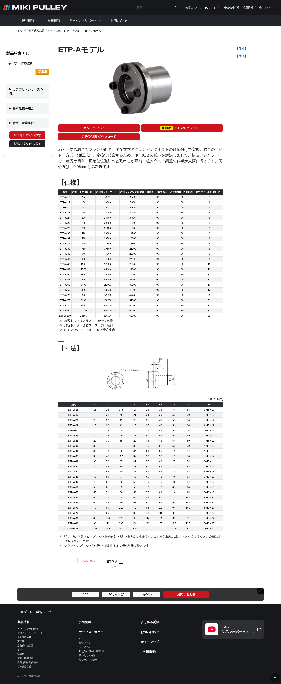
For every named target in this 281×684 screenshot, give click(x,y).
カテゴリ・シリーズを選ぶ (26, 92)
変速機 (20, 641)
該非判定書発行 (87, 655)
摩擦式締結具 (36, 30)
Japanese (268, 7)
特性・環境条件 (23, 123)
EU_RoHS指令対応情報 (91, 651)
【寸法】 (242, 56)
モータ (20, 649)
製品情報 (28, 20)
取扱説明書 (85, 643)
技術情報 (54, 20)
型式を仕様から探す (27, 135)
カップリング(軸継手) (28, 628)
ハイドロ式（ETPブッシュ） (65, 30)
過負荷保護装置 (25, 645)
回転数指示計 (24, 666)
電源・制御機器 (25, 658)
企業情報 (230, 7)
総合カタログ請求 (88, 659)
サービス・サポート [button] (83, 20)
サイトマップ (150, 641)
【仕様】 (242, 48)
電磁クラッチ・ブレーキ (30, 633)
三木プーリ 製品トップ (34, 612)
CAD (81, 638)
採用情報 (248, 7)
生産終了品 (85, 647)
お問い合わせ (120, 20)
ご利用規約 (148, 651)
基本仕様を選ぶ (23, 108)
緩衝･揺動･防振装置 (27, 662)
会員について (193, 7)
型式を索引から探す (27, 143)
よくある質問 (150, 622)
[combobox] (154, 7)
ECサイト (211, 7)
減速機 (20, 654)
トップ (21, 30)
